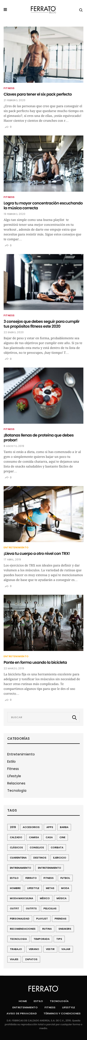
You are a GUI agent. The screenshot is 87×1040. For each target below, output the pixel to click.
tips (59, 939)
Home (23, 1001)
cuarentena (18, 857)
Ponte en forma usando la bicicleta (35, 662)
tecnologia (18, 939)
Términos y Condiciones (62, 1013)
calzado (16, 837)
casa (49, 837)
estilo (14, 878)
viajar (65, 949)
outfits (31, 908)
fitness (49, 878)
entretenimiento (49, 868)
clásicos (16, 847)
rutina (47, 929)
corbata (57, 847)
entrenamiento (20, 868)
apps (49, 827)
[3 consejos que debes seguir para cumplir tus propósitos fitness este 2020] (43, 282)
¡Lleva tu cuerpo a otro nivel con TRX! (37, 553)
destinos (39, 857)
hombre (15, 888)
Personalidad (19, 918)
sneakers (64, 929)
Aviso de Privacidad (22, 1013)
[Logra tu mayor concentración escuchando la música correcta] (43, 164)
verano (34, 949)
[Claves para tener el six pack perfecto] (43, 55)
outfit (14, 908)
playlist (42, 918)
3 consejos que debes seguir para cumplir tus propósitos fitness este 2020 (42, 324)
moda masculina (21, 898)
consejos (37, 847)
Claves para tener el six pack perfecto (38, 94)
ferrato (31, 878)
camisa (34, 837)
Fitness (9, 88)
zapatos (31, 959)
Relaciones (16, 783)
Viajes (14, 959)
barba (64, 827)
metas (50, 888)
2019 (13, 827)
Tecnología (16, 790)
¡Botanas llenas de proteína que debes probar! (38, 437)
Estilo (11, 761)
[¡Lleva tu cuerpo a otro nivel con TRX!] (43, 514)
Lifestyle (14, 776)
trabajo (16, 949)
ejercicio (59, 857)
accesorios (31, 827)
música (61, 898)
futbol (65, 878)
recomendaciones (23, 929)
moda (65, 888)
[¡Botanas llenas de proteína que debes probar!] (43, 396)
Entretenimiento (16, 547)
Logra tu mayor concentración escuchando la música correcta (43, 205)
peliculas (50, 908)
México (45, 898)
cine (62, 837)
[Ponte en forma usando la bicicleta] (43, 623)
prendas (60, 918)
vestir (50, 949)
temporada (42, 939)
